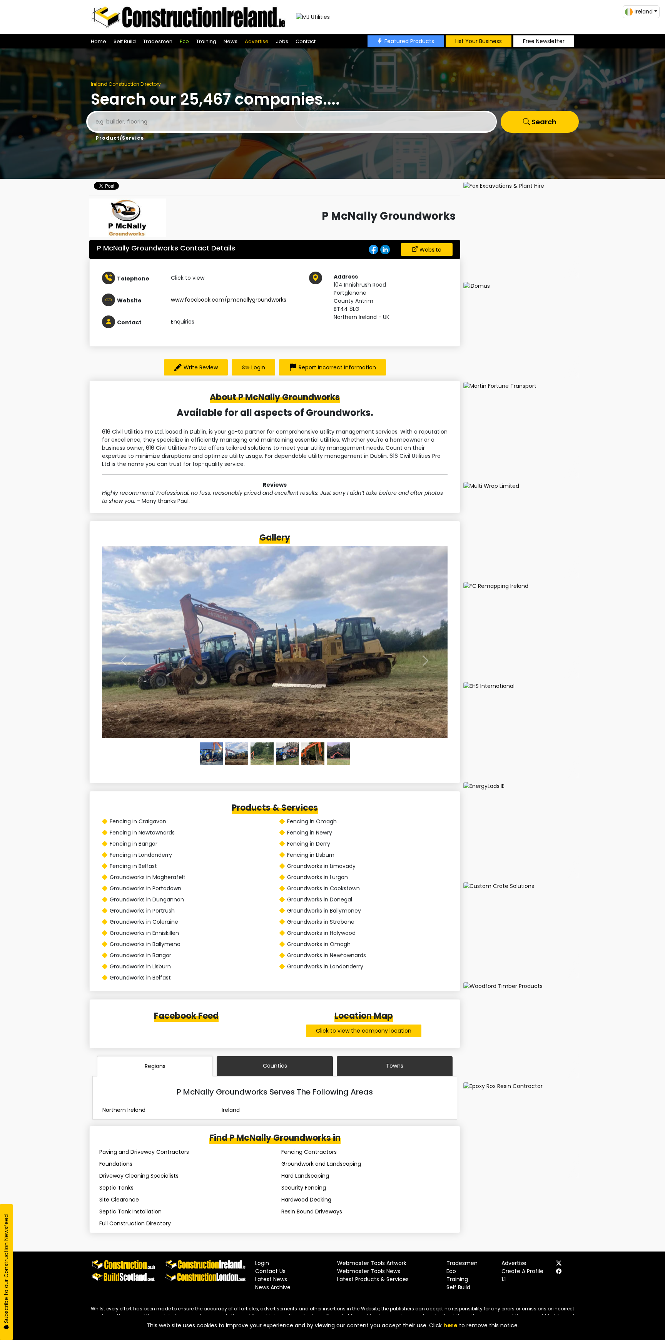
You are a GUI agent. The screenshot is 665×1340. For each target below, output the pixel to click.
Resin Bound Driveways (311, 1211)
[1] (236, 753)
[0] (211, 753)
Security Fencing (303, 1187)
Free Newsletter (544, 41)
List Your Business (478, 41)
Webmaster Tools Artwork (371, 1263)
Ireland (231, 1110)
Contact (306, 41)
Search (543, 122)
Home (98, 41)
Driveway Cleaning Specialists (139, 1176)
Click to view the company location (363, 1031)
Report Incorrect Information (337, 367)
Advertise (257, 41)
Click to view (187, 278)
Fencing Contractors (309, 1152)
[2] (262, 753)
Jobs (282, 41)
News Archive (273, 1287)
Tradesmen (157, 41)
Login (258, 367)
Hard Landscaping (305, 1176)
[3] (287, 753)
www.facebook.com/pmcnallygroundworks (228, 300)
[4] (312, 753)
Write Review (201, 367)
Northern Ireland (123, 1110)
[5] (338, 753)
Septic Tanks (116, 1187)
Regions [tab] (155, 1066)
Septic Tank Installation (130, 1211)
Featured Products (409, 41)
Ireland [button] (644, 11)
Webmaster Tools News (368, 1271)
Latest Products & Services (373, 1279)
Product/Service (120, 138)
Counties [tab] (275, 1066)
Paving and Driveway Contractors (144, 1152)
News (230, 41)
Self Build (125, 41)
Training (206, 41)
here (450, 1325)
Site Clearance (119, 1199)
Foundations (115, 1164)
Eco (184, 41)
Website (430, 250)
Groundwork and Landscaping (321, 1164)
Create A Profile (522, 1271)
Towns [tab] (394, 1066)
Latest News (271, 1279)
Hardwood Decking (306, 1199)
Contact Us (270, 1271)
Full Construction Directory (135, 1223)
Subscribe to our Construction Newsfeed (6, 1269)
